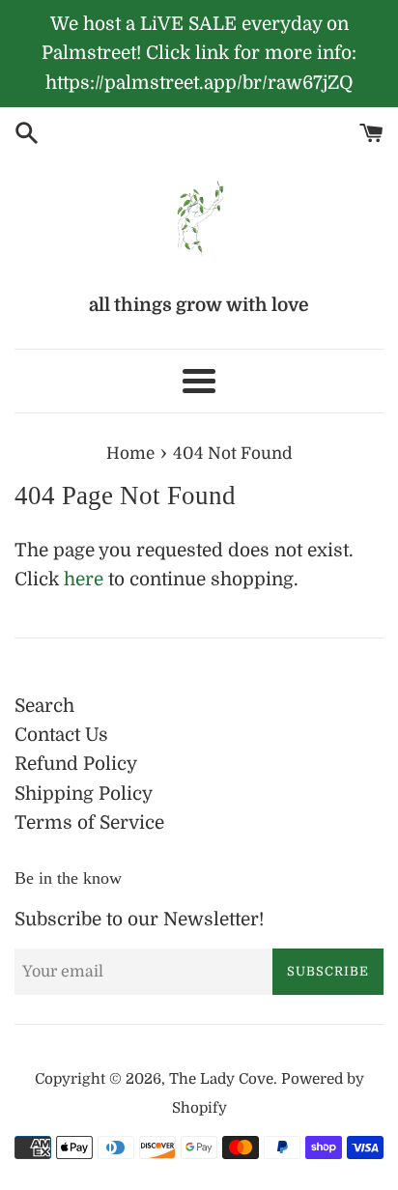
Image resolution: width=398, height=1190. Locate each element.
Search (44, 706)
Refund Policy (75, 764)
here (83, 579)
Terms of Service (89, 823)
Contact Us (61, 735)
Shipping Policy (83, 794)
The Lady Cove (221, 1079)
